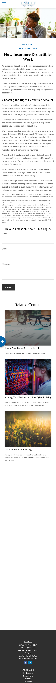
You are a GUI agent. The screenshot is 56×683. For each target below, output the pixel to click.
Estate (28, 679)
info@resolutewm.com (28, 658)
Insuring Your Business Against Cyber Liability (28, 397)
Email (4, 248)
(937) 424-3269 (31, 645)
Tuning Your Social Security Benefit (22, 348)
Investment (28, 676)
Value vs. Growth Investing (18, 449)
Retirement (28, 673)
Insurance (28, 681)
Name (4, 233)
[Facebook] (25, 662)
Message (6, 264)
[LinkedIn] (30, 662)
